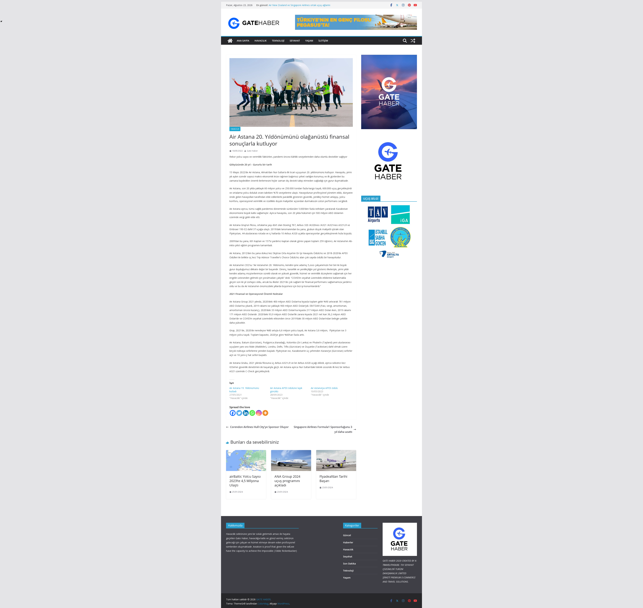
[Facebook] (233, 413)
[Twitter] (239, 413)
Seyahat (295, 40)
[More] (265, 413)
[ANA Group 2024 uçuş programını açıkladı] (291, 452)
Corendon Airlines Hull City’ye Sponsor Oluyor (259, 427)
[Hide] (1, 21)
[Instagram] (259, 413)
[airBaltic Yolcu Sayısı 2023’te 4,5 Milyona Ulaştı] (246, 452)
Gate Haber (252, 150)
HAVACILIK (261, 40)
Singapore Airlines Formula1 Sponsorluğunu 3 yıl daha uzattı (323, 429)
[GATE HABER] (230, 41)
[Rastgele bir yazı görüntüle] (413, 41)
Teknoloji (348, 570)
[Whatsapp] (252, 413)
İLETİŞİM (323, 40)
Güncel (347, 535)
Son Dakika (349, 563)
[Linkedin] (246, 413)
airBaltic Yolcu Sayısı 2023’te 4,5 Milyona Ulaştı (245, 480)
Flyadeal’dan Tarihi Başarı (333, 478)
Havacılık (235, 129)
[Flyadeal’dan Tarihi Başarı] (336, 452)
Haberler (348, 542)
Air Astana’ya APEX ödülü (324, 388)
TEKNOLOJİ (278, 40)
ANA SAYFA (243, 40)
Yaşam (309, 40)
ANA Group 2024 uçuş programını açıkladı (287, 480)
